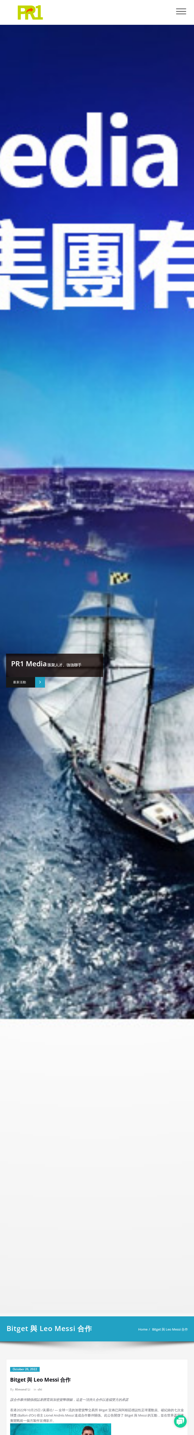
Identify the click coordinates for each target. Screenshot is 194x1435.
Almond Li (22, 1389)
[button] (180, 1421)
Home (143, 1329)
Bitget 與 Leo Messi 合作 (170, 1329)
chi (40, 1389)
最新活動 (20, 682)
